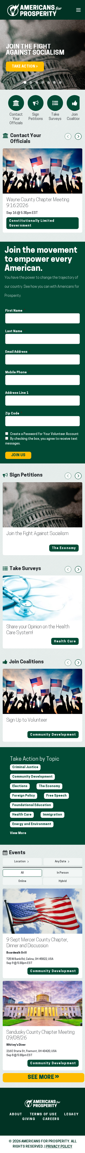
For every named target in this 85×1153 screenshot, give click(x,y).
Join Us (18, 455)
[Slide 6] (60, 82)
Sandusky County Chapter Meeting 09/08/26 (40, 1035)
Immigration (52, 814)
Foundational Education (31, 805)
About (16, 1114)
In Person (63, 873)
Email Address (16, 352)
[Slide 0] (25, 82)
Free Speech (56, 796)
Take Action (24, 66)
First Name (14, 311)
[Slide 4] (48, 82)
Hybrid (63, 881)
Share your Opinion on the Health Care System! (37, 630)
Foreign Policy (23, 796)
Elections (19, 786)
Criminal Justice (25, 767)
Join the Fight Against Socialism (37, 533)
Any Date (61, 861)
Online (22, 881)
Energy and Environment (31, 824)
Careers (51, 1119)
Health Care (22, 814)
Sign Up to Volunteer (26, 720)
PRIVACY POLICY (59, 1146)
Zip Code (12, 413)
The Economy (49, 786)
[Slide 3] (42, 82)
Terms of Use (43, 1114)
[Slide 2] (36, 82)
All (22, 873)
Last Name (14, 331)
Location (20, 861)
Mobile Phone (16, 372)
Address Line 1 (17, 393)
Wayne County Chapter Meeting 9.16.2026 (37, 203)
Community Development (32, 777)
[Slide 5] (54, 82)
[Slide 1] (30, 82)
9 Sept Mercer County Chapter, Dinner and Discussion (37, 943)
